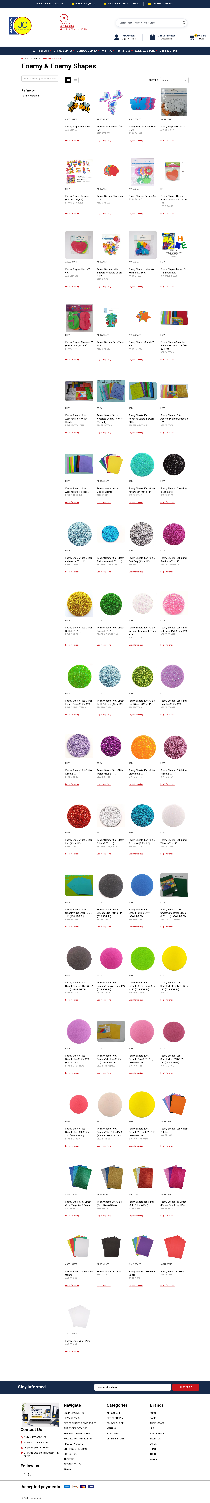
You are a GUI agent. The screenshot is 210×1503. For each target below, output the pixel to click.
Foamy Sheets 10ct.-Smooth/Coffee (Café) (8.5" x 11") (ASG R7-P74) (79, 986)
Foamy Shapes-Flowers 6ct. (143, 196)
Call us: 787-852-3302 (35, 1437)
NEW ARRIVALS (72, 1418)
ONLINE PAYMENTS (74, 1413)
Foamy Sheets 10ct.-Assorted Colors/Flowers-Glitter (142, 419)
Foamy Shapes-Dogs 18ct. (173, 126)
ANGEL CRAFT (157, 1423)
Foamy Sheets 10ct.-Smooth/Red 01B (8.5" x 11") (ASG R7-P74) (172, 1059)
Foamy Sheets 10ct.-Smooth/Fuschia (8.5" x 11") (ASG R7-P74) (111, 986)
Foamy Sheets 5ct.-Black (109, 1271)
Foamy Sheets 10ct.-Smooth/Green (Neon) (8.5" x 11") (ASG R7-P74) (142, 986)
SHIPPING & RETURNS (75, 1449)
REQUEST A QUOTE (73, 1443)
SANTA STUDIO (157, 1433)
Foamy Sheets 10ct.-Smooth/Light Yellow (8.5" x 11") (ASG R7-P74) (174, 986)
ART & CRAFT (41, 50)
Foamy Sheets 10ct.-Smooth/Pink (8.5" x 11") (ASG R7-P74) (141, 1059)
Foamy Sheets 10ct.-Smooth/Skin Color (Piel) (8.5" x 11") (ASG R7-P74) (109, 1132)
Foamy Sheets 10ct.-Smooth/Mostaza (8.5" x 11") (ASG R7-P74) (109, 1059)
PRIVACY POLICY (72, 1464)
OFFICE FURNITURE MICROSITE (80, 1423)
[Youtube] (30, 1474)
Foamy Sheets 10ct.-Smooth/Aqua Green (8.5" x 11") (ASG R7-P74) (78, 913)
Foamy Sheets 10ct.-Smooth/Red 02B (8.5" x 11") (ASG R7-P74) (77, 1132)
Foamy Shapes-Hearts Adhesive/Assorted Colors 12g (173, 199)
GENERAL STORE (145, 50)
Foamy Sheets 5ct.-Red (172, 1271)
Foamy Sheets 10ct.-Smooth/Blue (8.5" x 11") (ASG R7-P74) (141, 913)
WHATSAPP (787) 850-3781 (78, 1438)
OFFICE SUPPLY (63, 50)
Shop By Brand (168, 50)
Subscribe (186, 1387)
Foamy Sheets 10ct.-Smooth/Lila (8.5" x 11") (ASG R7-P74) (77, 1059)
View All (154, 1459)
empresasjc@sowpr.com (36, 1447)
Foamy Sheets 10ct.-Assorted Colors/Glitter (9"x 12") (174, 419)
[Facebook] (24, 1474)
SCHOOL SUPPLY (87, 50)
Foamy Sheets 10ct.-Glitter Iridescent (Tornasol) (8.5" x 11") (142, 631)
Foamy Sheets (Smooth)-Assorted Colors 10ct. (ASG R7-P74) (174, 345)
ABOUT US (69, 1459)
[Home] (22, 58)
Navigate (72, 1405)
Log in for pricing (72, 140)
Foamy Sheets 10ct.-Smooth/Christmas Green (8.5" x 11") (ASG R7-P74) (173, 913)
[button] (40, 1415)
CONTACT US (70, 1454)
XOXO (153, 1413)
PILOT (153, 1449)
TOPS (153, 1454)
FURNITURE (123, 50)
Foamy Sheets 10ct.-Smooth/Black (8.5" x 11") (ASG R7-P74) (109, 913)
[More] (50, 51)
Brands (157, 1405)
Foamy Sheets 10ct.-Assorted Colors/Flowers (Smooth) (110, 419)
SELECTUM (155, 1438)
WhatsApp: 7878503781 (36, 1442)
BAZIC (153, 1418)
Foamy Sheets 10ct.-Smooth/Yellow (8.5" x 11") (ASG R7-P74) (142, 1132)
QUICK (153, 1443)
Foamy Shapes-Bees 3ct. (77, 126)
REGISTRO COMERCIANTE (77, 1433)
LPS (152, 1428)
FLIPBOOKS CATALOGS (75, 1428)
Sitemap (68, 1469)
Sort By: (154, 80)
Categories (117, 1405)
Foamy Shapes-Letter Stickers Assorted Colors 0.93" (109, 272)
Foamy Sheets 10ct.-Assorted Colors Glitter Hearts (76, 419)
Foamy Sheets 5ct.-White (77, 1341)
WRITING (107, 50)
